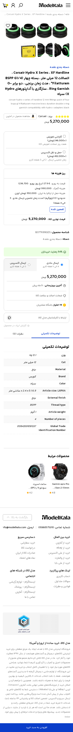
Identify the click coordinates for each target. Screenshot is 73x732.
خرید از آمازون (63, 543)
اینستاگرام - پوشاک (24, 587)
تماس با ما (30, 597)
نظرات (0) (18, 334)
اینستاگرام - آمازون (25, 592)
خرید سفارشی (28, 543)
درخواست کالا (28, 548)
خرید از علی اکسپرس (59, 553)
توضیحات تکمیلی (50, 334)
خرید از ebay (63, 548)
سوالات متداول (62, 581)
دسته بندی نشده (55, 14)
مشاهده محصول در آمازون (18, 116)
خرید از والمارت (62, 558)
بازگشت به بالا (19, 517)
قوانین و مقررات (62, 586)
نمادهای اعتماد (27, 558)
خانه (67, 14)
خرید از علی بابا (62, 563)
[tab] (50, 334)
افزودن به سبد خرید (36, 727)
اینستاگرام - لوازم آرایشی (22, 582)
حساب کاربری (63, 576)
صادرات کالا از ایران (25, 553)
